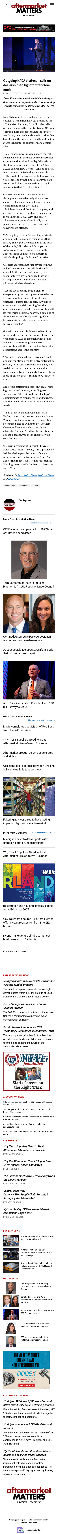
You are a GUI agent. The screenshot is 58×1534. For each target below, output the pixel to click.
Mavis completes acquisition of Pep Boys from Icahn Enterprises (28, 728)
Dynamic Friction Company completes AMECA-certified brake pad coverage (36, 1252)
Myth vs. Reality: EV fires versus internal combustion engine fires (26, 1211)
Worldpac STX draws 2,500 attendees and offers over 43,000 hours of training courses (28, 1403)
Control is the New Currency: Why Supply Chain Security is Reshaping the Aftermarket (25, 1194)
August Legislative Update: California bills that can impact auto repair (26, 1125)
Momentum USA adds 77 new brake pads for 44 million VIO (37, 1237)
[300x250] (26, 1388)
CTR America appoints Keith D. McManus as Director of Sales (34, 1338)
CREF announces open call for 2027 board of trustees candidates (27, 1103)
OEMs (35, 486)
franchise (24, 486)
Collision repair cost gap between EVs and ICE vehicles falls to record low (29, 767)
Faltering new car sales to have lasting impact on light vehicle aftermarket (26, 821)
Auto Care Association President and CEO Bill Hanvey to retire (28, 1133)
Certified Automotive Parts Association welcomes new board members (28, 1118)
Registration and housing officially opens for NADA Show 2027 (28, 907)
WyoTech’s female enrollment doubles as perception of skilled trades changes (27, 1453)
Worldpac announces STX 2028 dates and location (27, 1426)
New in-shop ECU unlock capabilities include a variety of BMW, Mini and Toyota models (37, 1266)
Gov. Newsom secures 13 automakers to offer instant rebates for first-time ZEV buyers (28, 922)
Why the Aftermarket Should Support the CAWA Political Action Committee (27, 1163)
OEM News (14, 479)
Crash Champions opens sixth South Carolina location (24, 1005)
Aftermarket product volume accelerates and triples (28, 754)
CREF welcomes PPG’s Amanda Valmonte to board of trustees (35, 1325)
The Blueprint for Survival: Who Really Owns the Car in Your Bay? (29, 1177)
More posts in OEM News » (43, 832)
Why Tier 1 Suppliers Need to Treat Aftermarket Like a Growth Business (24, 1148)
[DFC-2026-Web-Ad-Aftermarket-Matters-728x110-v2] (29, 31)
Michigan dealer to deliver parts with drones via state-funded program (28, 982)
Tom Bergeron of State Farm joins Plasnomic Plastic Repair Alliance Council (27, 1110)
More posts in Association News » (40, 523)
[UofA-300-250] (26, 1089)
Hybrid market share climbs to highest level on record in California (26, 937)
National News (46, 475)
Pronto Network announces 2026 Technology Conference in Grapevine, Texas (28, 1029)
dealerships (10, 486)
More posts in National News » (41, 720)
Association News (27, 475)
